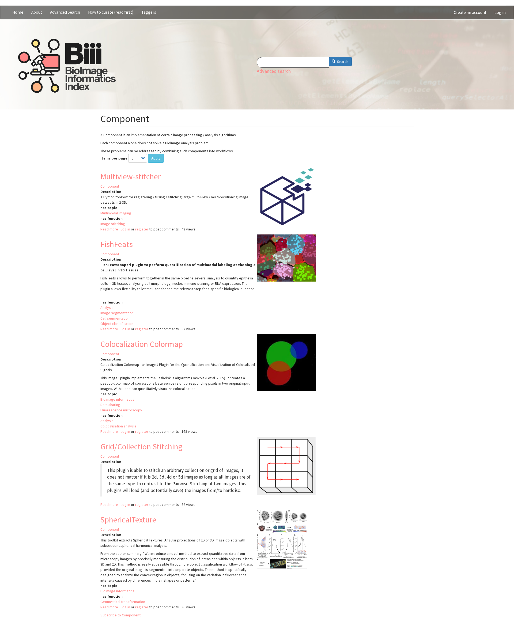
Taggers (148, 12)
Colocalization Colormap (141, 344)
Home (17, 12)
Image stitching (112, 223)
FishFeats (116, 244)
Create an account (470, 12)
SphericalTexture (128, 519)
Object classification (116, 323)
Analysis (107, 307)
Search (342, 61)
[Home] (67, 66)
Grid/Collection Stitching (141, 446)
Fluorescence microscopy (121, 410)
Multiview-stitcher (130, 176)
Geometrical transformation (122, 601)
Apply (155, 158)
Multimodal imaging (115, 213)
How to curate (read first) (110, 12)
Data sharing (110, 404)
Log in (500, 12)
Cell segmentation (115, 318)
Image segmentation (117, 312)
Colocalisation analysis (118, 426)
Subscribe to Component (120, 615)
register (141, 229)
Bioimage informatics (117, 399)
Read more (109, 229)
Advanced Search (65, 12)
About (36, 12)
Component (109, 186)
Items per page (113, 158)
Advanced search (274, 71)
